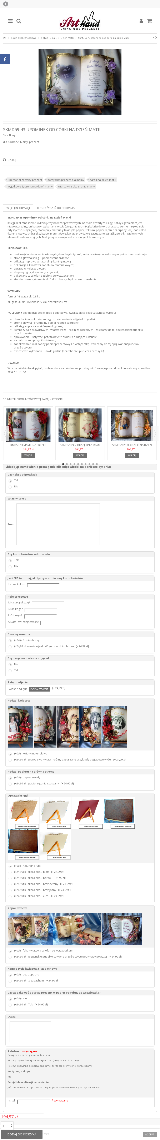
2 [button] (67, 464)
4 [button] (74, 464)
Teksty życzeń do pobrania (56, 208)
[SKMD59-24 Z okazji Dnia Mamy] (80, 425)
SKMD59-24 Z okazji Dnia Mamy (80, 445)
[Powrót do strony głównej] (4, 38)
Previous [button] (5, 433)
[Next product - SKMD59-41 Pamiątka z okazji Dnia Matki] (156, 37)
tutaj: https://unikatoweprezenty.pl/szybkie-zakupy (71, 1087)
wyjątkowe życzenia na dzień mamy (30, 186)
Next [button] (155, 433)
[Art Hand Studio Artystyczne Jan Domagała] (80, 20)
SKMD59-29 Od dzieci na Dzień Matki (132, 446)
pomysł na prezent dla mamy (66, 180)
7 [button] (85, 464)
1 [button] (63, 464)
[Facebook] (5, 3)
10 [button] (97, 464)
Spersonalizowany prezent (25, 180)
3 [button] (70, 464)
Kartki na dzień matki (103, 180)
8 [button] (89, 464)
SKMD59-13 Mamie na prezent (28, 445)
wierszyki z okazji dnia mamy (76, 186)
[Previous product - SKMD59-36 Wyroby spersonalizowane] (153, 37)
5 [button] (78, 464)
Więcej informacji (18, 208)
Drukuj (11, 160)
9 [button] (93, 464)
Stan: (6, 135)
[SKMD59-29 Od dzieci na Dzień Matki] (132, 425)
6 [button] (82, 464)
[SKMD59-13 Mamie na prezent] (28, 425)
